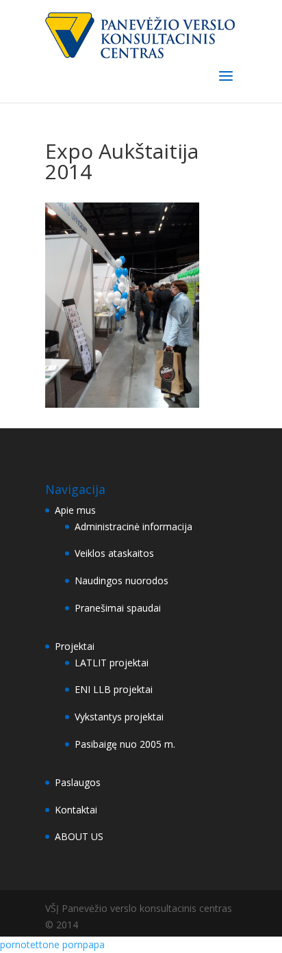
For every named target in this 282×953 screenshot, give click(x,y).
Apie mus (75, 510)
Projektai (74, 646)
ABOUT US (79, 836)
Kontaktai (76, 809)
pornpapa (83, 944)
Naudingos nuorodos (121, 580)
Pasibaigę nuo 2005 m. (125, 743)
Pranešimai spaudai (118, 607)
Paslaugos (78, 782)
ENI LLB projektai (114, 689)
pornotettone (30, 944)
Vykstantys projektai (119, 716)
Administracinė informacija (133, 526)
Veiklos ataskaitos (114, 553)
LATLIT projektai (112, 662)
